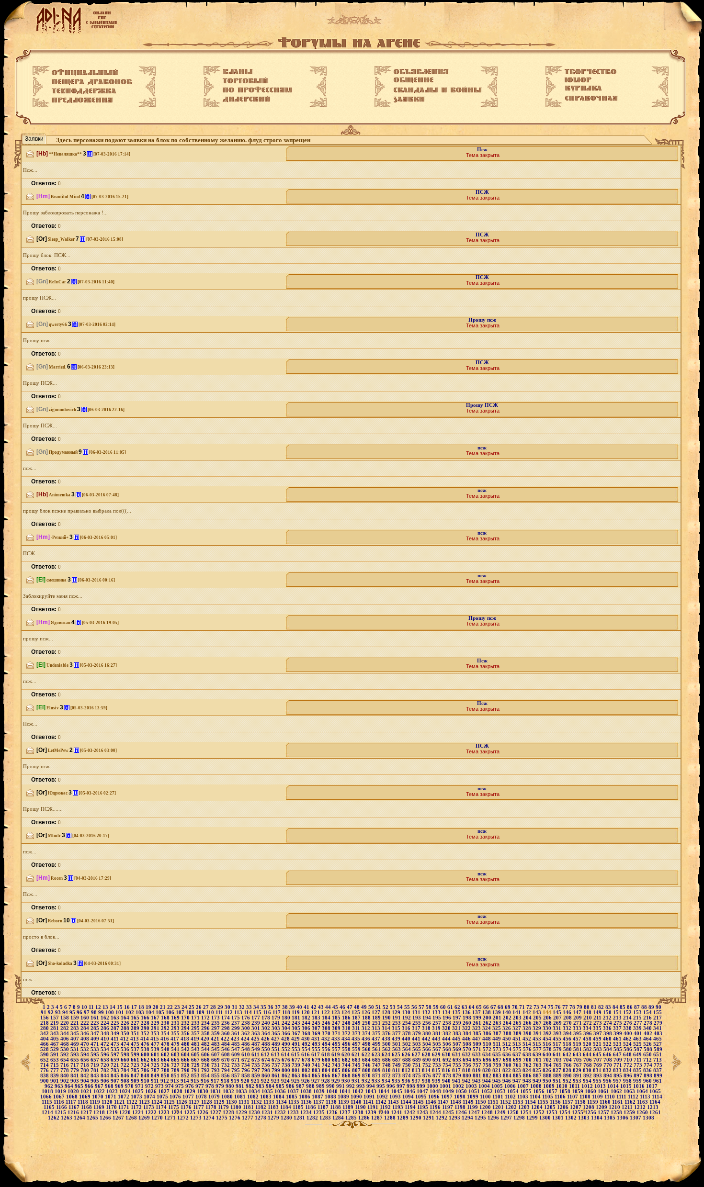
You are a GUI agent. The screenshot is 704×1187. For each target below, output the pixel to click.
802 (307, 1070)
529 (55, 1049)
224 (106, 1023)
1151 (494, 1102)
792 (206, 1070)
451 (517, 1038)
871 (377, 1075)
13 (106, 1007)
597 (116, 1054)
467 (55, 1044)
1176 (187, 1107)
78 (573, 1007)
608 (226, 1054)
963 (60, 1086)
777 (55, 1070)
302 (266, 1028)
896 (629, 1075)
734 (246, 1065)
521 (598, 1044)
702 (548, 1060)
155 (657, 1012)
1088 (331, 1096)
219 (55, 1023)
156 (45, 1017)
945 (497, 1081)
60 (443, 1007)
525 (638, 1044)
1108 (585, 1096)
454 (548, 1038)
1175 (174, 1107)
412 (125, 1038)
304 (287, 1028)
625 (397, 1054)
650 (648, 1054)
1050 (461, 1091)
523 (618, 1044)
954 (588, 1081)
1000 (433, 1086)
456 (568, 1038)
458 (588, 1038)
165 (136, 1017)
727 (176, 1065)
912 (165, 1081)
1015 (626, 1086)
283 (75, 1028)
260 (468, 1023)
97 (87, 1012)
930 (346, 1081)
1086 (305, 1096)
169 (176, 1017)
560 (367, 1049)
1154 (531, 1102)
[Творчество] (590, 71)
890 (568, 1075)
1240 (384, 1112)
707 (598, 1060)
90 (658, 1007)
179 (277, 1017)
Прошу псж (482, 320)
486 (246, 1044)
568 (448, 1049)
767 (578, 1065)
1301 (558, 1117)
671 (236, 1060)
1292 (442, 1117)
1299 (532, 1117)
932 (367, 1081)
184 (327, 1017)
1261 (655, 1112)
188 (367, 1017)
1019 (61, 1091)
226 (126, 1023)
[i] (89, 154)
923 (276, 1081)
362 (246, 1033)
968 (110, 1086)
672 (246, 1060)
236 (226, 1023)
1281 (300, 1117)
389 (518, 1033)
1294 (468, 1117)
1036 (280, 1091)
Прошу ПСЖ (482, 405)
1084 (279, 1096)
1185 (299, 1107)
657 (96, 1060)
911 (155, 1081)
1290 (416, 1117)
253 (397, 1023)
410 (106, 1038)
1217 (86, 1112)
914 (186, 1081)
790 (186, 1070)
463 (638, 1038)
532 (85, 1049)
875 (417, 1075)
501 (397, 1044)
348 (106, 1033)
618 (326, 1054)
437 (377, 1038)
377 (397, 1033)
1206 (563, 1107)
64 (472, 1007)
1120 (108, 1102)
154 (648, 1012)
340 (648, 1028)
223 (96, 1023)
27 (206, 1007)
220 (65, 1023)
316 (407, 1028)
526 (648, 1044)
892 (588, 1075)
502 (407, 1044)
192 (407, 1017)
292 (166, 1028)
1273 (196, 1117)
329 (538, 1028)
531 (75, 1049)
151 (618, 1012)
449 (497, 1038)
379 (417, 1033)
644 (588, 1054)
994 (371, 1086)
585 (618, 1049)
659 (116, 1060)
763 (538, 1065)
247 (337, 1023)
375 (377, 1033)
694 (468, 1060)
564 (407, 1049)
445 (457, 1038)
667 (196, 1060)
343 (55, 1033)
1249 (500, 1112)
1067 (59, 1096)
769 (598, 1065)
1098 (460, 1096)
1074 (150, 1096)
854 (206, 1075)
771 (618, 1065)
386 (488, 1033)
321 (457, 1028)
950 (548, 1081)
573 (498, 1049)
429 (296, 1038)
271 (578, 1023)
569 (458, 1049)
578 (548, 1049)
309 (337, 1028)
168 (166, 1017)
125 (357, 1012)
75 (551, 1007)
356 (186, 1033)
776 (45, 1070)
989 (321, 1086)
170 (186, 1017)
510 (488, 1044)
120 (306, 1012)
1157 (568, 1102)
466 (45, 1044)
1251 (526, 1112)
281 (55, 1028)
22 (170, 1007)
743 (337, 1065)
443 (437, 1038)
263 (498, 1023)
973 (160, 1086)
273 (598, 1023)
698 (508, 1060)
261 (478, 1023)
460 (608, 1038)
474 (126, 1044)
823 (517, 1070)
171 (196, 1017)
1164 (654, 1102)
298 (226, 1028)
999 (422, 1086)
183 (317, 1017)
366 (287, 1033)
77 (565, 1007)
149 (598, 1012)
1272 (183, 1117)
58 (429, 1007)
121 (316, 1012)
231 (176, 1023)
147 (578, 1012)
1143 (394, 1102)
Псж (482, 149)
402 (649, 1033)
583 (598, 1049)
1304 (597, 1117)
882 (488, 1075)
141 (517, 1012)
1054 (513, 1091)
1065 (655, 1091)
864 (307, 1075)
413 (135, 1038)
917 (216, 1081)
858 (246, 1075)
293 (176, 1028)
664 (166, 1060)
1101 (498, 1096)
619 (336, 1054)
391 (538, 1033)
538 (146, 1049)
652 (45, 1060)
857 (236, 1075)
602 (166, 1054)
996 (391, 1086)
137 (477, 1012)
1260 (642, 1112)
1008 (536, 1086)
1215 (61, 1112)
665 (176, 1060)
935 (397, 1081)
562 (387, 1049)
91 (44, 1012)
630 (447, 1054)
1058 (565, 1091)
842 (85, 1075)
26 (199, 1007)
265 (518, 1023)
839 (55, 1075)
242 (287, 1023)
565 (417, 1049)
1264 (80, 1117)
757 (478, 1065)
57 (422, 1007)
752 (427, 1065)
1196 (436, 1107)
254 (407, 1023)
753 (437, 1065)
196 (448, 1017)
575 (518, 1049)
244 (307, 1023)
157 (55, 1017)
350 (126, 1033)
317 (417, 1028)
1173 (149, 1107)
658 (106, 1060)
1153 (518, 1102)
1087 (318, 1096)
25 (192, 1007)
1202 (511, 1107)
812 (407, 1070)
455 (558, 1038)
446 (467, 1038)
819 (477, 1070)
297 (216, 1028)
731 (216, 1065)
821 (497, 1070)
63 (465, 1007)
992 (351, 1086)
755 (458, 1065)
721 (116, 1065)
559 (357, 1049)
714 (45, 1065)
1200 (485, 1107)
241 (277, 1023)
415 (155, 1038)
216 (648, 1017)
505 (437, 1044)
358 (206, 1033)
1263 (67, 1117)
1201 (498, 1107)
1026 (151, 1091)
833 (618, 1070)
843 (96, 1075)
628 (427, 1054)
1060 (591, 1091)
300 (246, 1028)
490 (287, 1044)
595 (96, 1054)
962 (50, 1086)
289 (136, 1028)
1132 (257, 1102)
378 (407, 1033)
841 (75, 1075)
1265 (93, 1117)
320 (447, 1028)
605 (196, 1054)
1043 (371, 1091)
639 (538, 1054)
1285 (351, 1117)
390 (528, 1033)
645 (598, 1054)
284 (85, 1028)
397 (598, 1033)
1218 (99, 1112)
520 (588, 1044)
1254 (565, 1112)
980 (231, 1086)
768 (588, 1065)
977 (200, 1086)
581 (578, 1049)
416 (165, 1038)
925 (296, 1081)
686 (387, 1060)
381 (437, 1033)
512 (507, 1044)
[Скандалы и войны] (438, 90)
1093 (395, 1096)
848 (146, 1075)
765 (558, 1065)
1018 (48, 1091)
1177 (199, 1107)
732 (226, 1065)
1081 (240, 1096)
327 (517, 1028)
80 (587, 1007)
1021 (86, 1091)
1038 (306, 1091)
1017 (652, 1086)
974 (170, 1086)
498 (367, 1044)
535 (116, 1049)
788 (166, 1070)
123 (336, 1012)
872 (387, 1075)
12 (98, 1007)
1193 (398, 1107)
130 (407, 1012)
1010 (562, 1086)
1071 (111, 1096)
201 (498, 1017)
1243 (423, 1112)
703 (558, 1060)
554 (307, 1049)
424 (246, 1038)
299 (236, 1028)
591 (55, 1054)
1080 (227, 1096)
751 (417, 1065)
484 (226, 1044)
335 (598, 1028)
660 (126, 1060)
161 (96, 1017)
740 (307, 1065)
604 (186, 1054)
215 (638, 1017)
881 (478, 1075)
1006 (510, 1086)
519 (578, 1044)
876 (427, 1075)
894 (608, 1075)
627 (417, 1054)
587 (639, 1049)
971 (140, 1086)
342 (45, 1033)
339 (638, 1028)
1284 (338, 1117)
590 (45, 1054)
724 (146, 1065)
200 (488, 1017)
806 (347, 1070)
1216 (74, 1112)
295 (196, 1028)
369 (317, 1033)
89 (652, 1007)
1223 (164, 1112)
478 (166, 1044)
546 (226, 1049)
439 (397, 1038)
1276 (235, 1117)
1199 (473, 1107)
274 (608, 1023)
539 (156, 1049)
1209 (602, 1107)
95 (73, 1012)
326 (507, 1028)
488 (266, 1044)
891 (578, 1075)
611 (256, 1054)
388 (508, 1033)
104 (151, 1012)
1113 (646, 1096)
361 (236, 1033)
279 (658, 1023)
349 (116, 1033)
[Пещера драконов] (92, 82)
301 (256, 1028)
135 (457, 1012)
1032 (229, 1091)
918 (226, 1081)
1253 (552, 1112)
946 (507, 1081)
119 (296, 1012)
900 (45, 1081)
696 (488, 1060)
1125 (170, 1102)
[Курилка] (583, 88)
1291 (429, 1117)
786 (146, 1070)
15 (120, 1007)
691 (437, 1060)
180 (287, 1017)
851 (176, 1075)
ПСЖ (482, 192)
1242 (410, 1112)
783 (116, 1070)
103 (141, 1012)
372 (347, 1033)
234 (206, 1023)
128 (387, 1012)
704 (568, 1060)
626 (407, 1054)
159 (75, 1017)
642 (568, 1054)
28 (213, 1007)
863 (297, 1075)
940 (447, 1081)
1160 (606, 1102)
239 (256, 1023)
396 (588, 1033)
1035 (267, 1091)
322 (467, 1028)
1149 (469, 1102)
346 (85, 1033)
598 (126, 1054)
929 (336, 1081)
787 (156, 1070)
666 (186, 1060)
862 (287, 1075)
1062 (617, 1091)
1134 (282, 1102)
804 (327, 1070)
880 (468, 1075)
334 (588, 1028)
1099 (473, 1096)
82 (601, 1007)
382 (448, 1033)
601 (156, 1054)
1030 (203, 1091)
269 (558, 1023)
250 (367, 1023)
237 (236, 1023)
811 (397, 1070)
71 (522, 1007)
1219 (112, 1112)
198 (468, 1017)
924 (286, 1081)
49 (364, 1007)
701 (538, 1060)
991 (341, 1086)
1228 (229, 1112)
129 (397, 1012)
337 (618, 1028)
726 (166, 1065)
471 (96, 1044)
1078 (201, 1096)
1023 (112, 1091)
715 (55, 1065)
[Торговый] (245, 80)
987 (301, 1086)
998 (412, 1086)
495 (337, 1044)
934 (387, 1081)
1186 (311, 1107)
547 (236, 1049)
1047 (423, 1091)
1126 (182, 1102)
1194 (411, 1107)
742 (327, 1065)
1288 (390, 1117)
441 (417, 1038)
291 (156, 1028)
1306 (623, 1117)
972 (150, 1086)
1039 (319, 1091)
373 (357, 1033)
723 (136, 1065)
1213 (653, 1107)
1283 (325, 1117)
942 (467, 1081)
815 (437, 1070)
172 (206, 1017)
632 (467, 1054)
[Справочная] (591, 98)
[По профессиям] (257, 89)
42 (314, 1007)
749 (397, 1065)
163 (116, 1017)
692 (448, 1060)
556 (327, 1049)
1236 (332, 1112)
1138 (332, 1102)
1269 (144, 1117)
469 (75, 1044)
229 (156, 1023)
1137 (319, 1102)
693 (458, 1060)
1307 (636, 1117)
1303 (584, 1117)
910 (146, 1081)
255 (417, 1023)
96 (80, 1012)
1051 (474, 1091)
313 (377, 1028)
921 (256, 1081)
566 (427, 1049)
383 (458, 1033)
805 (337, 1070)
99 (101, 1012)
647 (618, 1054)
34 (257, 1007)
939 (437, 1081)
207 (558, 1017)
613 (276, 1054)
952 (568, 1081)
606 (206, 1054)
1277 (248, 1117)
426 (266, 1038)
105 (161, 1012)
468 (65, 1044)
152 (628, 1012)
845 (116, 1075)
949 (538, 1081)
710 (629, 1060)
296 (206, 1028)
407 (75, 1038)
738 (287, 1065)
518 (568, 1044)
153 (638, 1012)
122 (326, 1012)
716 (65, 1065)
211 (598, 1017)
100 (110, 1012)
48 (357, 1007)
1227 (216, 1112)
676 (287, 1060)
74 (544, 1007)
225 (116, 1023)
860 (266, 1075)
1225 (190, 1112)
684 (367, 1060)
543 (196, 1049)
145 (558, 1012)
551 (277, 1049)
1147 (444, 1102)
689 (417, 1060)
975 (180, 1086)
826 (548, 1070)
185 (337, 1017)
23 (178, 1007)
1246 (461, 1112)
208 (568, 1017)
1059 (578, 1091)
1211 (628, 1107)
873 (397, 1075)
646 (608, 1054)
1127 (195, 1102)
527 (657, 1044)
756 (468, 1065)
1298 (519, 1117)
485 (236, 1044)
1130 (232, 1102)
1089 (344, 1096)
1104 (536, 1096)
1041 (345, 1091)
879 (458, 1075)
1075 (163, 1096)
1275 (222, 1117)
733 (236, 1065)
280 (45, 1028)
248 (347, 1023)
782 (106, 1070)
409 (96, 1038)
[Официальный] (85, 72)
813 (417, 1070)
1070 (98, 1096)
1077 (188, 1096)
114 (248, 1012)
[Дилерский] (246, 99)
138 (487, 1012)
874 (407, 1075)
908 (126, 1081)
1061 (604, 1091)
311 (357, 1028)
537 (136, 1049)
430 (306, 1038)
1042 (358, 1091)
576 (528, 1049)
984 (271, 1086)
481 (196, 1044)
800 (287, 1070)
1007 (523, 1086)
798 (266, 1070)
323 (477, 1028)
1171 (124, 1107)
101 (120, 1012)
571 (478, 1049)
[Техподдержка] (84, 91)
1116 (60, 1102)
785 (136, 1070)
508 (468, 1044)
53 (393, 1007)
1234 (306, 1112)
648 (628, 1054)
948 (527, 1081)
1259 (630, 1112)
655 (75, 1060)
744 (347, 1065)
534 (106, 1049)
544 (206, 1049)
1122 (132, 1102)
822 (507, 1070)
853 (196, 1075)
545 (216, 1049)
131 (417, 1012)
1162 (631, 1102)
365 (277, 1033)
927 (316, 1081)
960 (648, 1081)
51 (379, 1007)
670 (226, 1060)
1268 (131, 1117)
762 (528, 1065)
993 (361, 1086)
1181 (249, 1107)
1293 (455, 1117)
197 (458, 1017)
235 (216, 1023)
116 (268, 1012)
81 (594, 1007)
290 (146, 1028)
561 (377, 1049)
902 (65, 1081)
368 (307, 1033)
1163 (643, 1102)
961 (657, 1081)
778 (65, 1070)
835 (638, 1070)
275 (618, 1023)
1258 (617, 1112)
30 (228, 1007)
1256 (591, 1112)
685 (377, 1060)
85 (623, 1007)
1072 (124, 1096)
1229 (242, 1112)
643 (578, 1054)
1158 (581, 1102)
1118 (84, 1102)
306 (307, 1028)
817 (457, 1070)
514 (527, 1044)
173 (216, 1017)
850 (166, 1075)
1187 (324, 1107)
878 (448, 1075)
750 (407, 1065)
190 (387, 1017)
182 (307, 1017)
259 (458, 1023)
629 (437, 1054)
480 (186, 1044)
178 (266, 1017)
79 (580, 1007)
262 (488, 1023)
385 (478, 1033)
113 (239, 1012)
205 (538, 1017)
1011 (575, 1086)
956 (608, 1081)
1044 (384, 1091)
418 (186, 1038)
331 (558, 1028)
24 (185, 1007)
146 (568, 1012)
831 (598, 1070)
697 (498, 1060)
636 (507, 1054)
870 (367, 1075)
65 (479, 1007)
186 (347, 1017)
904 (85, 1081)
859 (256, 1075)
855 (216, 1075)
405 (55, 1038)
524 (628, 1044)
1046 (410, 1091)
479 (176, 1044)
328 (527, 1028)
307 (317, 1028)
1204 (537, 1107)
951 (558, 1081)
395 (578, 1033)
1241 (397, 1112)
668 (206, 1060)
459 (598, 1038)
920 (246, 1081)
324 (487, 1028)
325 (497, 1028)
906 (106, 1081)
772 (629, 1065)
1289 (403, 1117)
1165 (50, 1107)
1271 (170, 1117)
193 (417, 1017)
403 (658, 1033)
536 (126, 1049)
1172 (137, 1107)
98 (94, 1012)
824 (527, 1070)
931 (357, 1081)
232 (186, 1023)
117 (277, 1012)
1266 (106, 1117)
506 (448, 1044)
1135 (294, 1102)
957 (618, 1081)
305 (297, 1028)
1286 (364, 1117)
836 (648, 1070)
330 (548, 1028)
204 (528, 1017)
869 (357, 1075)
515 (538, 1044)
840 (65, 1075)
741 (317, 1065)
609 (236, 1054)
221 (75, 1023)
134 (447, 1012)
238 (246, 1023)
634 (487, 1054)
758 (488, 1065)
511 (497, 1044)
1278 (261, 1117)
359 (216, 1033)
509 (478, 1044)
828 (568, 1070)
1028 (177, 1091)
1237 (345, 1112)
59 (436, 1007)
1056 (539, 1091)
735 (256, 1065)
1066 (46, 1096)
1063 (630, 1091)
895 (618, 1075)
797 (256, 1070)
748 (387, 1065)
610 (246, 1054)
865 (317, 1075)
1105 (548, 1096)
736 (266, 1065)
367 (297, 1033)
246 (327, 1023)
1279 (274, 1117)
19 (149, 1007)
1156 (556, 1102)
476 (146, 1044)
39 (292, 1007)
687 (397, 1060)
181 (297, 1017)
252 (387, 1023)
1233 (293, 1112)
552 (287, 1049)
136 (467, 1012)
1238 (358, 1112)
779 (75, 1070)
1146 (431, 1102)
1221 (138, 1112)
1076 (176, 1096)
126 (367, 1012)
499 (377, 1044)
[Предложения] (82, 100)
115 (258, 1012)
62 (458, 1007)
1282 (313, 1117)
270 (568, 1023)
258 (448, 1023)
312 (367, 1028)
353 (156, 1033)
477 (156, 1044)
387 (498, 1033)
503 (417, 1044)
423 (236, 1038)
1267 (119, 1117)
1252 (539, 1112)
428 (286, 1038)
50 (371, 1007)
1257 (604, 1112)
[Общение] (413, 80)
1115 (48, 1102)
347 (96, 1033)
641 (558, 1054)
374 (367, 1033)
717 (75, 1065)
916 (206, 1081)
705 (578, 1060)
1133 (269, 1102)
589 (658, 1049)
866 (327, 1075)
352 (146, 1033)
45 (336, 1007)
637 (517, 1054)
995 (381, 1086)
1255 (578, 1112)
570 (468, 1049)
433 (336, 1038)
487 (256, 1044)
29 (221, 1007)
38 (285, 1007)
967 (100, 1086)
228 (146, 1023)
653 (55, 1060)
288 (126, 1028)
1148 (456, 1102)
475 (136, 1044)
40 (300, 1007)
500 (387, 1044)
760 (508, 1065)
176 (246, 1017)
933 (377, 1081)
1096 (434, 1096)
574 (508, 1049)
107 (181, 1012)
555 (317, 1049)
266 (528, 1023)
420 (206, 1038)
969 (120, 1086)
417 (175, 1038)
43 (321, 1007)
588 (649, 1049)
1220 (125, 1112)
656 (85, 1060)
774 (649, 1065)
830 (588, 1070)
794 (226, 1070)
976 (190, 1086)
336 (608, 1028)
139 (497, 1012)
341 (657, 1028)
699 (518, 1060)
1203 (524, 1107)
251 (377, 1023)
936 (407, 1081)
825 (538, 1070)
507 (458, 1044)
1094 (408, 1096)
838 (45, 1075)
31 (235, 1007)
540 (166, 1049)
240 (266, 1023)
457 (578, 1038)
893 (598, 1075)
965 (80, 1086)
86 (630, 1007)
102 (130, 1012)
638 (527, 1054)
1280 (287, 1117)
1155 (543, 1102)
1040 (332, 1091)
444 (447, 1038)
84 (616, 1007)
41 (307, 1007)
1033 (242, 1091)
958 (628, 1081)
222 (85, 1023)
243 (297, 1023)
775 (658, 1065)
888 (548, 1075)
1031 (216, 1091)
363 (256, 1033)
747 (377, 1065)
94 (65, 1012)
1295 (481, 1117)
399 (618, 1033)
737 (277, 1065)
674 (266, 1060)
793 (216, 1070)
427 (276, 1038)
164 (126, 1017)
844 (106, 1075)
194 (427, 1017)
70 (515, 1007)
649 (638, 1054)
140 (507, 1012)
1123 (145, 1102)
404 (45, 1038)
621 (357, 1054)
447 (477, 1038)
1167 (74, 1107)
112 (229, 1012)
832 (608, 1070)
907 (116, 1081)
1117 (72, 1102)
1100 (486, 1096)
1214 (48, 1112)
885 (518, 1075)
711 (638, 1060)
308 (327, 1028)
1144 (406, 1102)
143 (538, 1012)
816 (447, 1070)
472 (106, 1044)
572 (488, 1049)
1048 (436, 1091)
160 (85, 1017)
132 (427, 1012)
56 (415, 1007)
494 (327, 1044)
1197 (448, 1107)
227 (136, 1023)
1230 (255, 1112)
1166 (62, 1107)
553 (297, 1049)
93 (58, 1012)
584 (608, 1049)
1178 (211, 1107)
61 (450, 1007)
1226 (203, 1112)
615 (296, 1054)
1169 (99, 1107)
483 (216, 1044)
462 (628, 1038)
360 (226, 1033)
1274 (209, 1117)
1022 (99, 1091)
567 (437, 1049)
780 (85, 1070)
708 (608, 1060)
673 (256, 1060)
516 (548, 1044)
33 (249, 1007)
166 (146, 1017)
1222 (151, 1112)
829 (578, 1070)
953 (578, 1081)
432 (326, 1038)
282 (65, 1028)
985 (281, 1086)
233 (196, 1023)
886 (528, 1075)
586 (629, 1049)
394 (568, 1033)
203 (518, 1017)
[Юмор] (578, 80)
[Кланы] (238, 71)
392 (548, 1033)
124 (346, 1012)
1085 (292, 1096)
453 (538, 1038)
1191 (373, 1107)
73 (537, 1007)
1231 (267, 1112)
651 (657, 1054)
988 (311, 1086)
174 (226, 1017)
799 (277, 1070)
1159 (593, 1102)
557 (337, 1049)
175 (236, 1017)
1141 (369, 1102)
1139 (344, 1102)
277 (639, 1023)
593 (75, 1054)
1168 (87, 1107)
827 (558, 1070)
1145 (419, 1102)
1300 (545, 1117)
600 (146, 1054)
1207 (576, 1107)
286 (106, 1028)
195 (437, 1017)
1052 (487, 1091)
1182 (261, 1107)
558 (347, 1049)
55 (407, 1007)
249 (357, 1023)
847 (136, 1075)
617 (316, 1054)
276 (629, 1023)
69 (508, 1007)
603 (176, 1054)
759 (498, 1065)
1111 (622, 1096)
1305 (610, 1117)
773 (639, 1065)
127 (377, 1012)
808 (367, 1070)
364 (266, 1033)
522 (608, 1044)
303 (277, 1028)
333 (578, 1028)
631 (457, 1054)
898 (649, 1075)
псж (482, 447)
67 (494, 1007)
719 (96, 1065)
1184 (286, 1107)
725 (156, 1065)
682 (347, 1060)
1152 (506, 1102)
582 (588, 1049)
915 (196, 1081)
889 (558, 1075)
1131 (244, 1102)
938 (427, 1081)
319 (437, 1028)
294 (186, 1028)
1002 (459, 1086)
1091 (369, 1096)
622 (367, 1054)
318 (427, 1028)
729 (196, 1065)
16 (127, 1007)
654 (65, 1060)
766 (568, 1065)
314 (387, 1028)
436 (367, 1038)
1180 (236, 1107)
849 (156, 1075)
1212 (640, 1107)
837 (657, 1070)
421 (216, 1038)
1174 (162, 1107)
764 (548, 1065)
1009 (549, 1086)
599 (136, 1054)
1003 (472, 1086)
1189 (348, 1107)
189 (377, 1017)
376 (387, 1033)
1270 (157, 1117)
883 (498, 1075)
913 (175, 1081)
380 (427, 1033)
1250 (513, 1112)
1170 (112, 1107)
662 (146, 1060)
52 (386, 1007)
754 (448, 1065)
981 (241, 1086)
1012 (587, 1086)
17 (134, 1007)
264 (508, 1023)
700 (528, 1060)
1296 (494, 1117)
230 (166, 1023)
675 (277, 1060)
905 (96, 1081)
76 (558, 1007)
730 (206, 1065)
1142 (381, 1102)
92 (51, 1012)
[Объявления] (421, 71)
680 (327, 1060)
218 (45, 1023)
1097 (447, 1096)
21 (163, 1007)
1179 (224, 1107)
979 (221, 1086)
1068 (72, 1096)
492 (307, 1044)
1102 (511, 1096)
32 (242, 1007)
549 (256, 1049)
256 (427, 1023)
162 (106, 1017)
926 (306, 1081)
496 (347, 1044)
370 (327, 1033)
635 (497, 1054)
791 (196, 1070)
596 (106, 1054)
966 (90, 1086)
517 (558, 1044)
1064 (642, 1091)
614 (286, 1054)
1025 (138, 1091)
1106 (561, 1096)
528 (45, 1049)
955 (598, 1081)
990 (331, 1086)
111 (220, 1012)
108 (191, 1012)
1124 (157, 1102)
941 (457, 1081)
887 (538, 1075)
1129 (220, 1102)
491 (297, 1044)
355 (176, 1033)
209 (578, 1017)
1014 (613, 1086)
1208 (589, 1107)
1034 (255, 1091)
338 (628, 1028)
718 (85, 1065)
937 (417, 1081)
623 (377, 1054)
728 (186, 1065)
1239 (371, 1112)
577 (538, 1049)
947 (517, 1081)
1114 (657, 1096)
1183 (274, 1107)
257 (437, 1023)
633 (477, 1054)
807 (357, 1070)
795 (236, 1070)
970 (130, 1086)
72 (530, 1007)
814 (427, 1070)
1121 (120, 1102)
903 (75, 1081)
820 (487, 1070)
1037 (293, 1091)
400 (629, 1033)
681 (337, 1060)
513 (517, 1044)
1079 (214, 1096)
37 (278, 1007)
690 (427, 1060)
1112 (634, 1096)
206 (548, 1017)
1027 (164, 1091)
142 (527, 1012)
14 (113, 1007)
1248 (487, 1112)
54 (400, 1007)
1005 (497, 1086)
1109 (598, 1096)
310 (347, 1028)
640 (548, 1054)
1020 (74, 1091)
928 (326, 1081)
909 (136, 1081)
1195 (423, 1107)
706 (588, 1060)
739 (297, 1065)
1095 (421, 1096)
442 (427, 1038)
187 (357, 1017)
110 (211, 1012)
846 (126, 1075)
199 (478, 1017)
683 (357, 1060)
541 (176, 1049)
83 (609, 1007)
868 (347, 1075)
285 (96, 1028)
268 (548, 1023)
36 (271, 1007)
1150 (481, 1102)
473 (116, 1044)
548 (246, 1049)
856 (226, 1075)
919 (236, 1081)
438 (387, 1038)
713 (657, 1060)
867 (337, 1075)
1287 (377, 1117)
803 (317, 1070)
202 (508, 1017)
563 (397, 1049)
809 (377, 1070)
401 (639, 1033)
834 (628, 1070)
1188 (336, 1107)
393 (558, 1033)
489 (277, 1044)
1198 (460, 1107)
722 (126, 1065)
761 (518, 1065)
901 (55, 1081)
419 (196, 1038)
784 (126, 1070)
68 (501, 1007)
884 (508, 1075)
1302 (571, 1117)
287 (116, 1028)
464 (648, 1038)
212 (608, 1017)
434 (346, 1038)
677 (297, 1060)
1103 (523, 1096)
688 (407, 1060)
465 (657, 1038)
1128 (207, 1102)
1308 (648, 1117)
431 (316, 1038)
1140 (357, 1102)
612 (266, 1054)
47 (350, 1007)
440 (407, 1038)
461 (618, 1038)
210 (588, 1017)
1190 (361, 1107)
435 (357, 1038)
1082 (253, 1096)
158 (65, 1017)
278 (649, 1023)
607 (216, 1054)
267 (538, 1023)
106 (171, 1012)
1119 (96, 1102)
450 (507, 1038)
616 (306, 1054)
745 (357, 1065)
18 (142, 1007)
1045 (397, 1091)
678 (307, 1060)
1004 (484, 1086)
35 (264, 1007)
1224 (177, 1112)
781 (96, 1070)
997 (402, 1086)
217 (657, 1017)
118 (287, 1012)
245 (317, 1023)
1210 (615, 1107)
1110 (610, 1096)
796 (246, 1070)
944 (487, 1081)
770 (608, 1065)
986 (291, 1086)
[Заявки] (409, 99)
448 (487, 1038)
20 (156, 1007)
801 (297, 1070)
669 (216, 1060)
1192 (386, 1107)
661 (136, 1060)
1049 (449, 1091)
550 (266, 1049)
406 (65, 1038)
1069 (85, 1096)
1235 (319, 1112)
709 (618, 1060)
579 (558, 1049)
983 (261, 1086)
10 (85, 1007)
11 (92, 1007)
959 (638, 1081)
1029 (190, 1091)
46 (343, 1007)
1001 (446, 1086)
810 (387, 1070)
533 (96, 1049)
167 (156, 1017)
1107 (573, 1096)
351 (136, 1033)
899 (658, 1075)
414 (145, 1038)
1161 (618, 1102)
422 (226, 1038)
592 (65, 1054)
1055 (526, 1091)
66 (486, 1007)
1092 (382, 1096)
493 (317, 1044)
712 (648, 1060)
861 (277, 1075)
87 (637, 1007)
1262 (54, 1117)
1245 (449, 1112)
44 (328, 1007)
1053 (500, 1091)
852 (186, 1075)
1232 (280, 1112)
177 (256, 1017)
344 (65, 1033)
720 (106, 1065)
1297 (506, 1117)
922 (266, 1081)
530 (65, 1049)
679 (317, 1060)
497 (357, 1044)
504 (427, 1044)
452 (527, 1038)
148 (588, 1012)
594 (85, 1054)
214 (628, 1017)
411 (115, 1038)
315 (397, 1028)
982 (251, 1086)
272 (588, 1023)
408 (85, 1038)
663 (156, 1060)
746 (367, 1065)
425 (256, 1038)
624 (387, 1054)
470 (85, 1044)
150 (608, 1012)
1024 (125, 1091)
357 (196, 1033)
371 (337, 1033)
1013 (600, 1086)
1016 (639, 1086)
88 (644, 1007)
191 (397, 1017)
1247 (474, 1112)
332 (568, 1028)
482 (206, 1044)
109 (201, 1012)
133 (437, 1012)
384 (468, 1033)
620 (346, 1054)
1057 (552, 1091)
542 (186, 1049)
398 (608, 1033)
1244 (436, 1112)
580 (568, 1049)
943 (477, 1081)
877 (437, 1075)
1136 (307, 1102)
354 (166, 1033)
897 (639, 1075)
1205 (550, 1107)
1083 (266, 1096)
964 (70, 1086)
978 (210, 1086)
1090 (357, 1096)
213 (618, 1017)
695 (478, 1060)
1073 (137, 1096)
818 (467, 1070)
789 (176, 1070)
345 (75, 1033)
